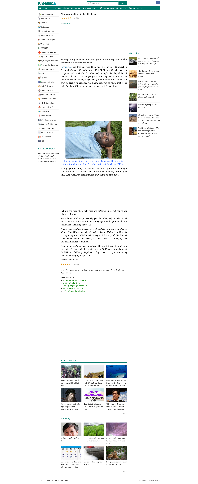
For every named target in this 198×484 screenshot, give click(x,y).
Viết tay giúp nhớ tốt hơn (72, 283)
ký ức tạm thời (66, 273)
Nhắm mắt (73, 270)
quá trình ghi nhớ (105, 270)
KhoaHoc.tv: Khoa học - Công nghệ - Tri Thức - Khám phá (49, 3)
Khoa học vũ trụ (108, 8)
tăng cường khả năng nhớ (88, 270)
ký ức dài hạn (119, 270)
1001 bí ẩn (122, 8)
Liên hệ (57, 480)
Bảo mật (50, 480)
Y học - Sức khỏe (137, 8)
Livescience (66, 67)
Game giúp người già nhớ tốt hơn (75, 286)
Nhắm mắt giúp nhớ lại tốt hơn (74, 291)
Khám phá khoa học (73, 8)
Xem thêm (123, 413)
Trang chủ (45, 8)
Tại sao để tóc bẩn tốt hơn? (73, 288)
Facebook (64, 480)
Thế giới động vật (91, 8)
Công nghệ (57, 8)
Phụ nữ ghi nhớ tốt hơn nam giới (75, 280)
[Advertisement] (94, 41)
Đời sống (67, 23)
